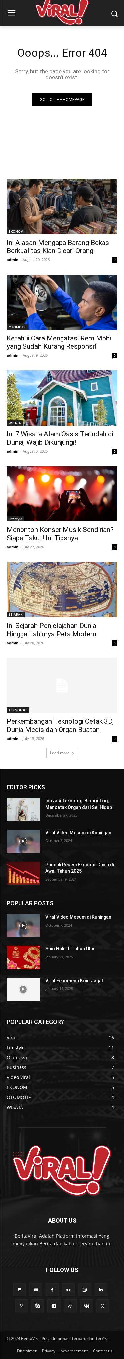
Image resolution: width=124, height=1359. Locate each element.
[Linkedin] (101, 1289)
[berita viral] (62, 1171)
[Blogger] (19, 1289)
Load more (60, 753)
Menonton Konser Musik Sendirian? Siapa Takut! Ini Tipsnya (60, 534)
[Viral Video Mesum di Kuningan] (23, 841)
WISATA (15, 423)
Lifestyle (15, 518)
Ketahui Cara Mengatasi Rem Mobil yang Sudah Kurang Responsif (60, 342)
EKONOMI (16, 231)
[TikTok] (70, 1305)
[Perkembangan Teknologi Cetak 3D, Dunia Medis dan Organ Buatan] (62, 685)
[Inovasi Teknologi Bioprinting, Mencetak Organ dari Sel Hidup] (23, 809)
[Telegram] (53, 1305)
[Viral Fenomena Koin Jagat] (23, 989)
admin (12, 259)
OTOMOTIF (17, 327)
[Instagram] (84, 1289)
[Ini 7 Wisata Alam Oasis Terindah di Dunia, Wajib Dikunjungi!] (62, 398)
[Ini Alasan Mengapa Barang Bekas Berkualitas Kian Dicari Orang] (62, 206)
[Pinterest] (21, 1305)
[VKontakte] (86, 1305)
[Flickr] (68, 1289)
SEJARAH (16, 614)
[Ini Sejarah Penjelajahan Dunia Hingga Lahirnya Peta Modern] (62, 589)
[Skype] (37, 1305)
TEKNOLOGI (18, 710)
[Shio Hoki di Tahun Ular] (23, 957)
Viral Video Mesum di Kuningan (78, 832)
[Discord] (35, 1289)
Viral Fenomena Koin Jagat (74, 980)
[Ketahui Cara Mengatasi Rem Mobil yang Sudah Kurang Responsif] (62, 302)
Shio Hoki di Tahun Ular (70, 948)
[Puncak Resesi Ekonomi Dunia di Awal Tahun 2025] (23, 873)
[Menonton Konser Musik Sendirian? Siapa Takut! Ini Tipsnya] (62, 494)
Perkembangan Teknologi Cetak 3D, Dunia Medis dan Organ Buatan (60, 725)
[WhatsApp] (102, 1305)
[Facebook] (52, 1289)
